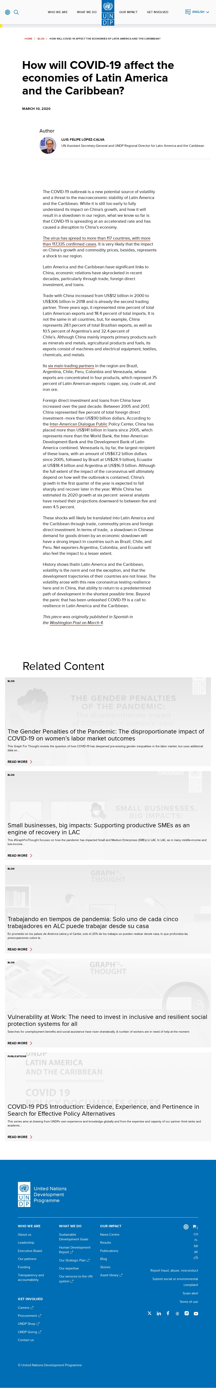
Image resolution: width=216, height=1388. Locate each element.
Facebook (168, 1313)
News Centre (109, 1234)
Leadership (26, 1242)
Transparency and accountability (31, 1277)
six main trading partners (71, 366)
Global (7, 12)
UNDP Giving (28, 1332)
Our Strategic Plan (72, 1260)
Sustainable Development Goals (73, 1237)
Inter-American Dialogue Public (79, 424)
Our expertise (69, 1268)
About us (24, 1234)
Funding (24, 1267)
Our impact (128, 12)
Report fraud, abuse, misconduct (174, 1270)
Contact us (26, 1340)
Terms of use (189, 1301)
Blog (41, 38)
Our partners (27, 1259)
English (198, 12)
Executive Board (30, 1251)
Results (105, 1242)
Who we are (58, 12)
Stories (105, 1267)
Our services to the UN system (75, 1278)
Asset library (109, 1275)
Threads (177, 1313)
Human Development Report (74, 1249)
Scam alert (190, 1293)
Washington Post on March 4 (76, 622)
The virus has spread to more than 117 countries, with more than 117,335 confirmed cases (96, 241)
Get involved (157, 12)
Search (16, 12)
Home (28, 38)
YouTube (196, 1313)
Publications (109, 1251)
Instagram (187, 1313)
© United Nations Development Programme (50, 1365)
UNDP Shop (27, 1323)
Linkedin (159, 1313)
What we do (87, 12)
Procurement (28, 1315)
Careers (24, 1307)
